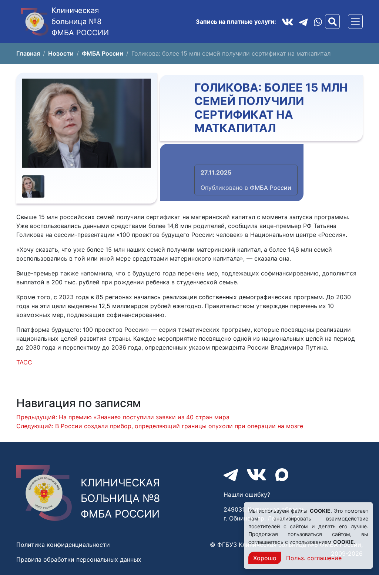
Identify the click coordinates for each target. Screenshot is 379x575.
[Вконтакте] (287, 21)
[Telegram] (303, 21)
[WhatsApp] (318, 21)
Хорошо (264, 558)
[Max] (281, 474)
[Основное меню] (355, 21)
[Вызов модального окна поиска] (332, 21)
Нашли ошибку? (247, 494)
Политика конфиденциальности (63, 544)
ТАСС (24, 362)
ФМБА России (270, 187)
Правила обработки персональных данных (78, 559)
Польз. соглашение (314, 558)
